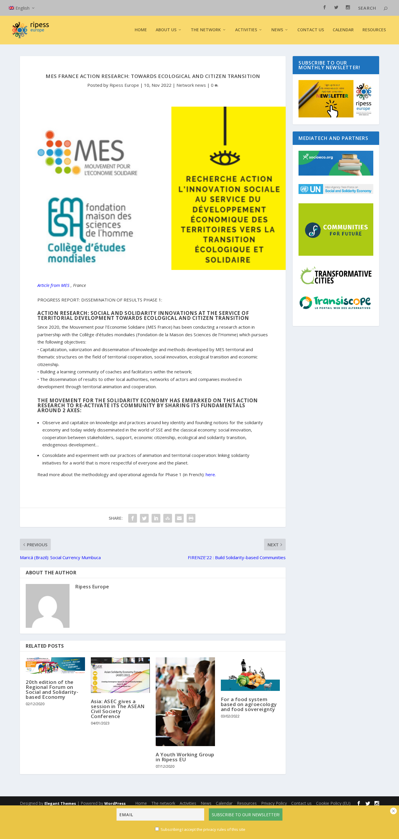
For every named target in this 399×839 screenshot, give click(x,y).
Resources (374, 29)
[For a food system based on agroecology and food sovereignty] (250, 674)
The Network (206, 29)
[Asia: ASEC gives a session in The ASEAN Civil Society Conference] (120, 675)
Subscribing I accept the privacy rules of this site (203, 829)
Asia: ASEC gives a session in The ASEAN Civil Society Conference (118, 709)
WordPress (115, 803)
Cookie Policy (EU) (333, 803)
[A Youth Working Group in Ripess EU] (185, 701)
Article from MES (53, 285)
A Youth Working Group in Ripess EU (185, 757)
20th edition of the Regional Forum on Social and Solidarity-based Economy (52, 689)
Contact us (310, 29)
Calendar (343, 29)
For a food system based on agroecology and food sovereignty (249, 704)
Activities (246, 29)
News (206, 803)
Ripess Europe (124, 85)
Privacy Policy (274, 803)
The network (163, 803)
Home (141, 29)
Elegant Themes (60, 803)
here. (211, 474)
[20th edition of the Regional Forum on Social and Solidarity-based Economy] (55, 665)
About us (166, 29)
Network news (191, 85)
